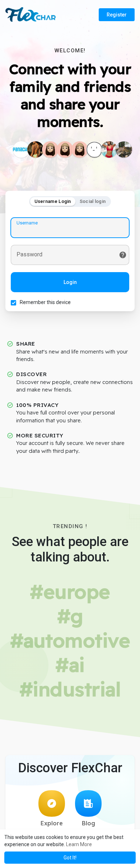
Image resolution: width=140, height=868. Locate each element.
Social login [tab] (93, 201)
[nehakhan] (65, 149)
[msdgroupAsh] (94, 149)
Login (70, 282)
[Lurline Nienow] (124, 149)
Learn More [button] (79, 844)
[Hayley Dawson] (35, 149)
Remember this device (45, 302)
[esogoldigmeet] (79, 149)
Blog (88, 823)
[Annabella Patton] (109, 149)
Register (117, 15)
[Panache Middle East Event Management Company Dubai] (21, 149)
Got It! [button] (70, 857)
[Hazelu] (50, 149)
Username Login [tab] (52, 201)
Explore (52, 823)
